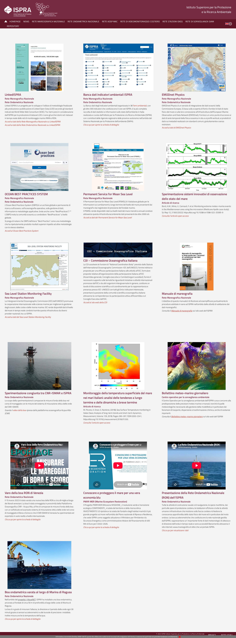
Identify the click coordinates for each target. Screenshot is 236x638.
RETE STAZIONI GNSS (173, 21)
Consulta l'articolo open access (175, 215)
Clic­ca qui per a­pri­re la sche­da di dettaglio (101, 527)
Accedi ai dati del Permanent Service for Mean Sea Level (107, 217)
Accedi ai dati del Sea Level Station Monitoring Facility (28, 317)
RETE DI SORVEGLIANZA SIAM (199, 21)
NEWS (26, 21)
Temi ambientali (140, 105)
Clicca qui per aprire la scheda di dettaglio (22, 519)
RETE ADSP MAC (110, 21)
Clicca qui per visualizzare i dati (175, 530)
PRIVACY (212, 634)
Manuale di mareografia (181, 310)
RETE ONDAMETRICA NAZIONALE (83, 21)
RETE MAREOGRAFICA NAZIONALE (48, 21)
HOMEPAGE (15, 21)
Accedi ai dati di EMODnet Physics (176, 127)
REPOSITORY (13, 26)
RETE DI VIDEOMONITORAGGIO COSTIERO (140, 21)
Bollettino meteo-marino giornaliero (187, 416)
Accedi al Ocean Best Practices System (21, 230)
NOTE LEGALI (226, 634)
